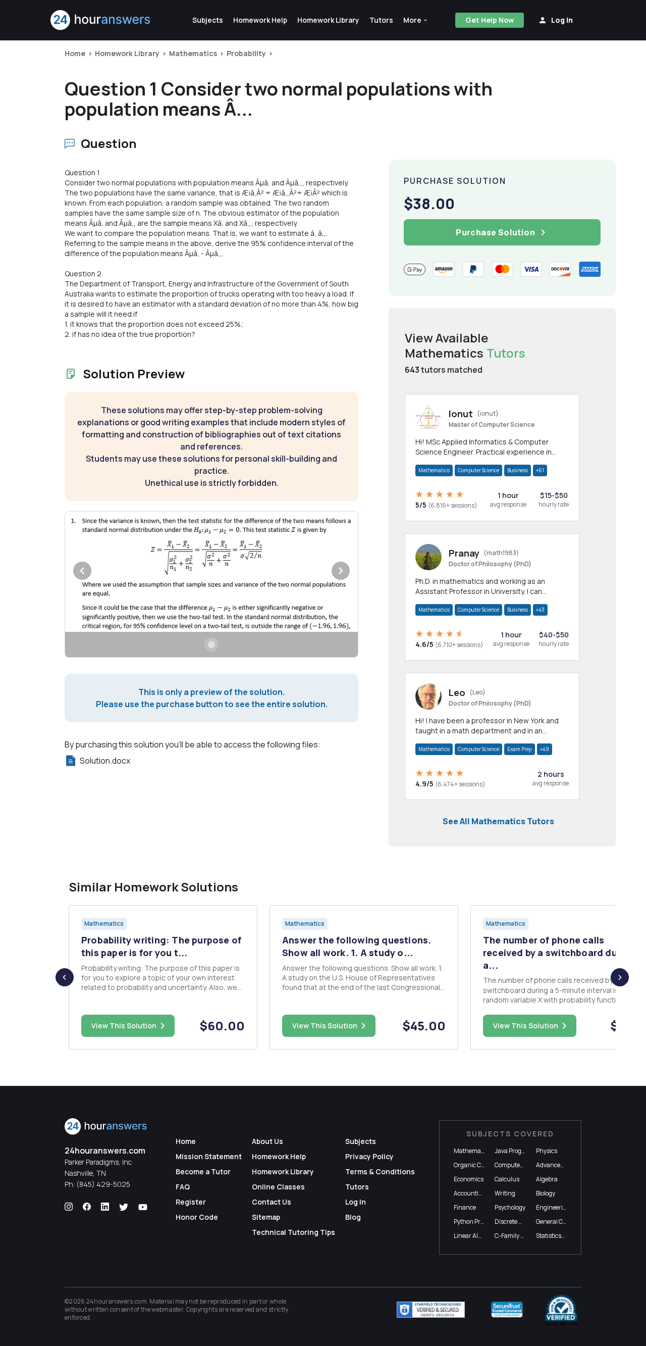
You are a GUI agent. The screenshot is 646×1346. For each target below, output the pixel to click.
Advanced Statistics (563, 1165)
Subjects (360, 1141)
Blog (353, 1217)
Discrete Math (514, 1221)
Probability (246, 53)
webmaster (167, 1309)
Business (517, 470)
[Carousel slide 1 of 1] (211, 644)
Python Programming (483, 1221)
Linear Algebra (474, 1235)
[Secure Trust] (507, 1310)
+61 (540, 470)
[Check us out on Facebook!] (87, 1207)
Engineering (553, 1207)
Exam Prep (519, 749)
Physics (546, 1150)
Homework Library (127, 53)
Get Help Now (489, 20)
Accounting (470, 1193)
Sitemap (266, 1217)
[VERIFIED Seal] (561, 1309)
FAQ (183, 1186)
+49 (544, 749)
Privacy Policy (369, 1156)
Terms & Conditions (380, 1171)
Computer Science (478, 470)
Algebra (547, 1179)
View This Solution (123, 1025)
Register (191, 1202)
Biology (545, 1193)
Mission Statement (209, 1156)
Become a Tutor (203, 1171)
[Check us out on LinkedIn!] (105, 1207)
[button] (415, 20)
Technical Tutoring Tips (293, 1232)
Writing (505, 1193)
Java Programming (521, 1150)
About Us (267, 1141)
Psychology (510, 1207)
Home (75, 53)
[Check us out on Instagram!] (69, 1207)
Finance (465, 1207)
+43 (540, 609)
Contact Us (271, 1202)
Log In (355, 1202)
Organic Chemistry (480, 1165)
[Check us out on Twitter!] (123, 1207)
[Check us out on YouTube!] (142, 1207)
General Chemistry (561, 1221)
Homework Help (279, 1156)
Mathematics (193, 53)
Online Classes (278, 1186)
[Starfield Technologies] (431, 1310)
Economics (468, 1179)
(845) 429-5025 (103, 1184)
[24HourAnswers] (100, 20)
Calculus (507, 1179)
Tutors (357, 1186)
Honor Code (197, 1217)
